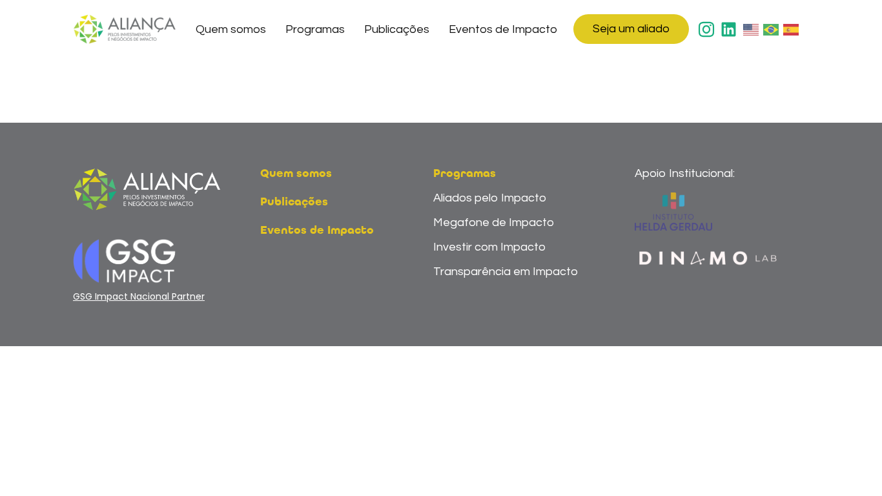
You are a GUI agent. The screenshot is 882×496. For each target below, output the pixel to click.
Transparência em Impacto (505, 271)
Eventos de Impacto (503, 29)
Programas (315, 29)
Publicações (396, 29)
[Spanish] (791, 29)
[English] (751, 29)
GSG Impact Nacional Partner (139, 296)
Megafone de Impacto (493, 222)
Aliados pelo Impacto (489, 198)
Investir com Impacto (489, 247)
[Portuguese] (771, 29)
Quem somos (231, 29)
